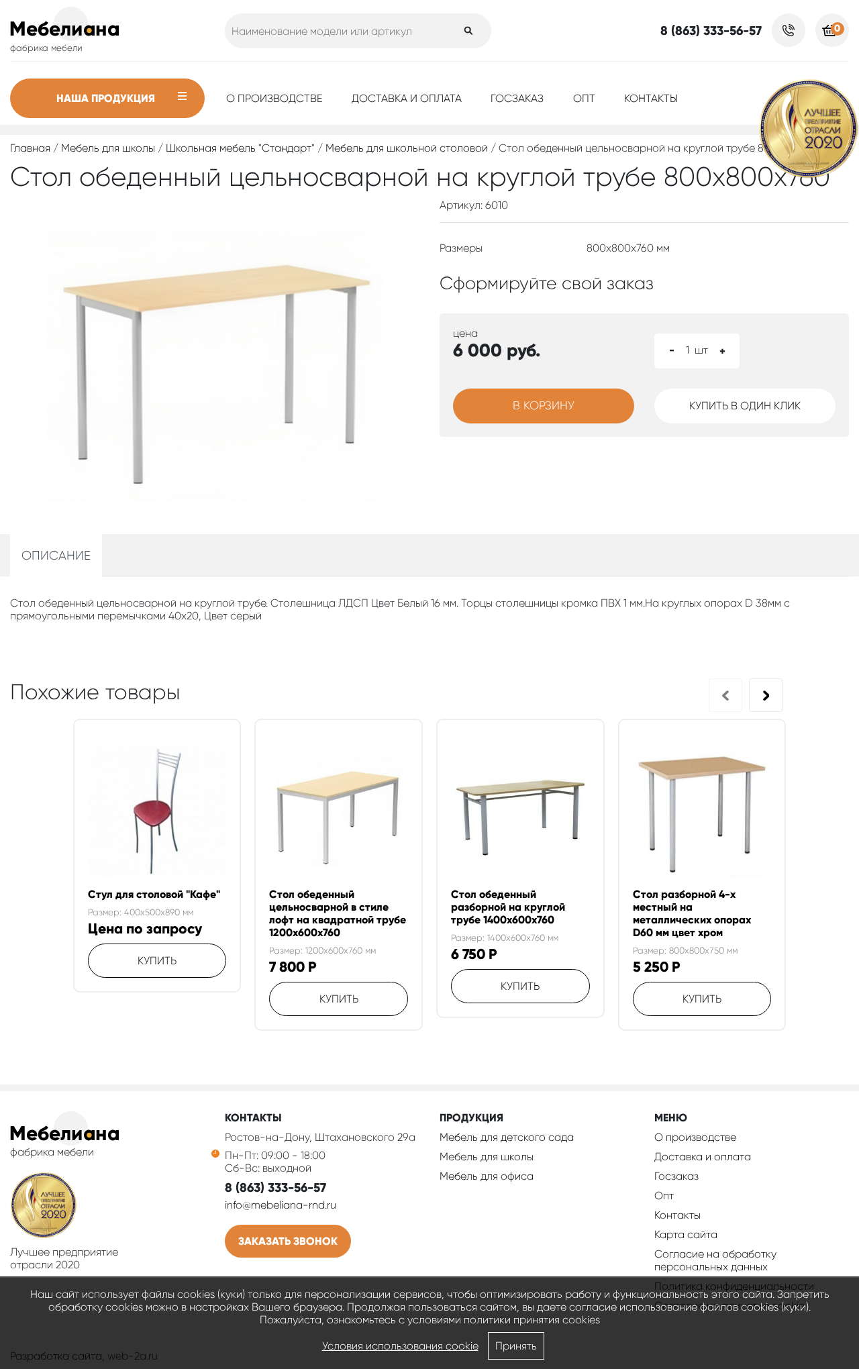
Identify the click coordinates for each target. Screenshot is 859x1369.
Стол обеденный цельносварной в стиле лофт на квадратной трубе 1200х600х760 (337, 913)
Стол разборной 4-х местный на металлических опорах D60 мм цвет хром (692, 913)
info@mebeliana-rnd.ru (280, 1205)
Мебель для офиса (487, 1176)
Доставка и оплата (407, 98)
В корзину (543, 405)
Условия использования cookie (400, 1345)
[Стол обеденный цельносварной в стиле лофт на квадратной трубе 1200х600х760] (338, 811)
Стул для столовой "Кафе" (154, 894)
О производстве (274, 98)
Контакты (651, 98)
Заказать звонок (288, 1241)
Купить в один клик (745, 405)
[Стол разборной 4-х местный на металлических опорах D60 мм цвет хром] (702, 811)
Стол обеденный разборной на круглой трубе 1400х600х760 (508, 907)
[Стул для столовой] (157, 811)
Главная (30, 148)
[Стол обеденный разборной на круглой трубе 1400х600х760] (520, 811)
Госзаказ (517, 98)
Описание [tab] (56, 555)
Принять (516, 1345)
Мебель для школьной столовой (406, 148)
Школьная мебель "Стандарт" (240, 148)
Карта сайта (685, 1234)
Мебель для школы (108, 148)
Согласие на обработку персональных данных (715, 1260)
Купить (157, 960)
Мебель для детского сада (507, 1137)
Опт (584, 98)
